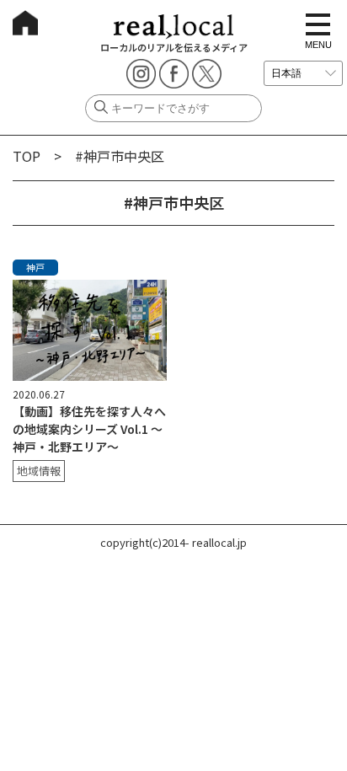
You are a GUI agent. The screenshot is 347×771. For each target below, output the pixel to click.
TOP (26, 156)
